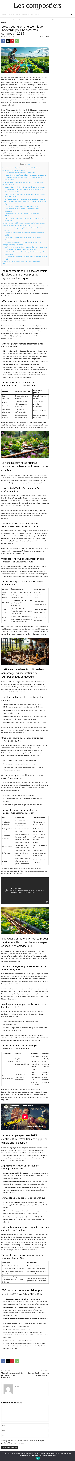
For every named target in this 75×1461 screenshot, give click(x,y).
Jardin (37, 15)
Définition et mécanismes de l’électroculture (19, 172)
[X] (8, 41)
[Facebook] (3, 41)
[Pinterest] (12, 41)
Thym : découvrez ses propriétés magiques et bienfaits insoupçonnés (12, 1375)
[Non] (73, 1456)
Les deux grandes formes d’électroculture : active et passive (25, 175)
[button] (71, 15)
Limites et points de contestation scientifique (20, 249)
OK (38, 1458)
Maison (24, 15)
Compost (11, 15)
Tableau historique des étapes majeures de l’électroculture (24, 199)
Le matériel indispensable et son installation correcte (22, 206)
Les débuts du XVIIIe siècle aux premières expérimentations (24, 187)
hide (28, 164)
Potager (18, 15)
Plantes (30, 15)
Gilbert (5, 36)
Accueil (4, 15)
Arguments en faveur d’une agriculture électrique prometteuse (25, 247)
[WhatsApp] (17, 41)
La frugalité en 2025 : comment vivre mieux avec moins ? (38, 1374)
